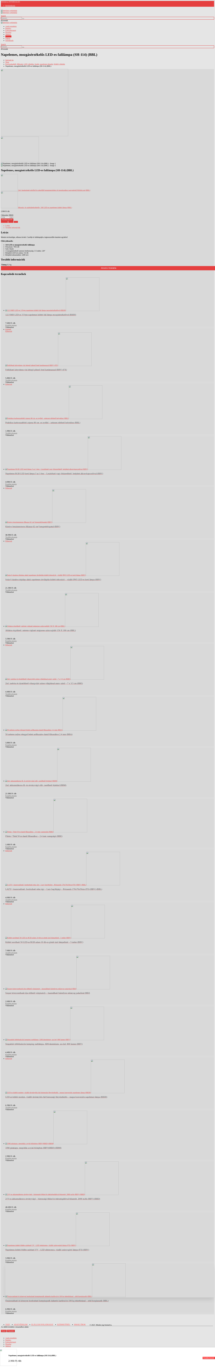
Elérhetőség (63, 1324)
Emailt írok (80, 1324)
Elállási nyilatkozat (42, 1324)
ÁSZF (7, 1324)
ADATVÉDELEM (20, 1324)
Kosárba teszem (208, 1358)
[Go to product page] (109, 1280)
